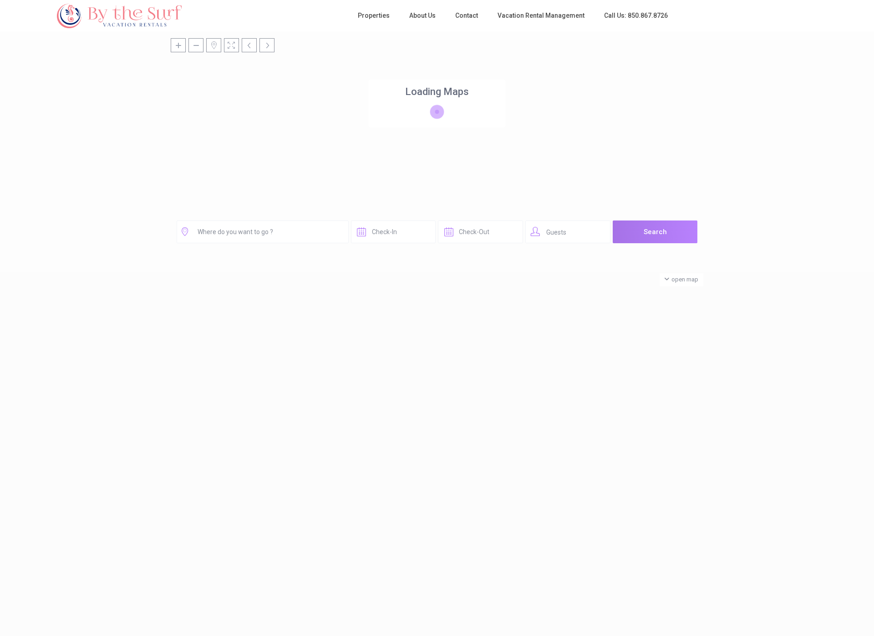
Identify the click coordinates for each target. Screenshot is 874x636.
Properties (374, 15)
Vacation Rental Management (541, 15)
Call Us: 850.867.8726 (636, 15)
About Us (422, 15)
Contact (466, 15)
